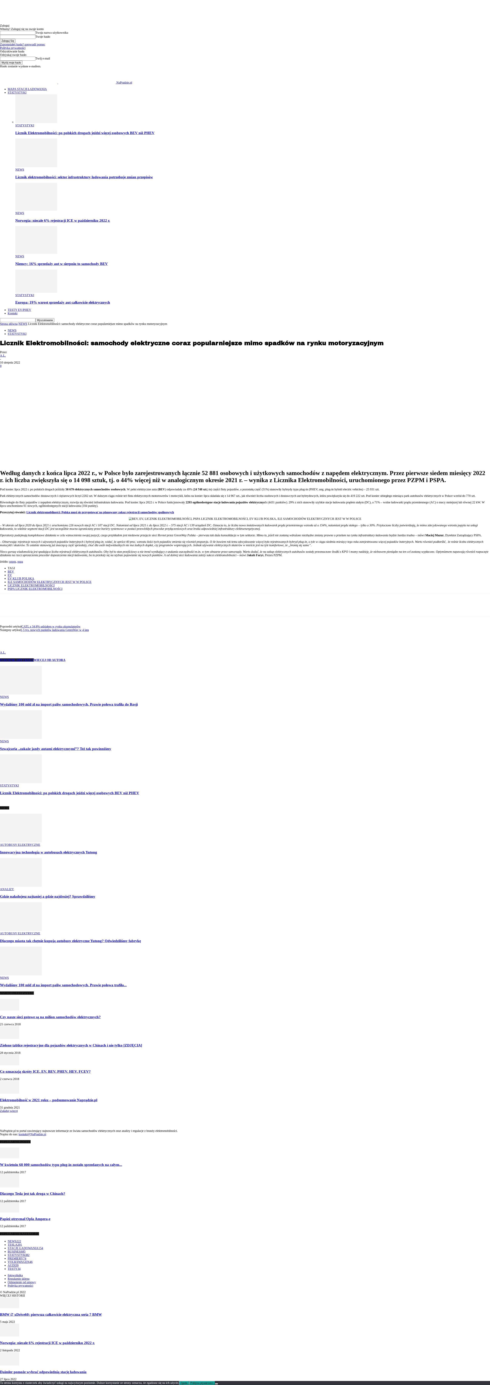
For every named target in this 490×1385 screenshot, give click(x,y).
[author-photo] (9, 649)
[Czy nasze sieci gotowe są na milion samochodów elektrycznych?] (9, 1009)
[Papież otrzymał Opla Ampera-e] (9, 1211)
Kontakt (12, 313)
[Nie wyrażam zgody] (216, 1383)
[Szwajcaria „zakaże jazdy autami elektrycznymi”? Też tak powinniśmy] (21, 737)
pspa (20, 561)
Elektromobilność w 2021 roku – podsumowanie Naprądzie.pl (48, 1100)
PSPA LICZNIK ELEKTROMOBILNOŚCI (35, 588)
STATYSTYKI (17, 92)
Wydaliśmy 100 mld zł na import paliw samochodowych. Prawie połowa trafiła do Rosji (69, 704)
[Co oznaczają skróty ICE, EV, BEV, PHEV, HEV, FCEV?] (9, 1064)
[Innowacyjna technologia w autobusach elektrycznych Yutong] (21, 841)
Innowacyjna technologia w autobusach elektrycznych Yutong (48, 852)
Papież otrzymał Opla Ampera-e (25, 1219)
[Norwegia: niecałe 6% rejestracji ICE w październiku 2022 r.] (36, 209)
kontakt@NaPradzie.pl (32, 1134)
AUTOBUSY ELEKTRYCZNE (20, 844)
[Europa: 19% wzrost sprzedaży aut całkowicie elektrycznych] (36, 291)
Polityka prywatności (12, 48)
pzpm (12, 561)
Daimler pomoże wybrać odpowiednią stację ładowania (43, 1372)
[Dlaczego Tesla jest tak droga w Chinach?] (9, 1186)
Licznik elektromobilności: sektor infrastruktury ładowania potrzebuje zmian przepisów (84, 177)
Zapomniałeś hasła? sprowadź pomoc (22, 44)
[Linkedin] (35, 378)
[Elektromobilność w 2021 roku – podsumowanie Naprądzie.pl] (9, 1092)
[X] (63, 378)
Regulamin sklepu (18, 1278)
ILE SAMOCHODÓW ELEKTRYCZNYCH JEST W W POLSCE (49, 582)
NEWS (19, 169)
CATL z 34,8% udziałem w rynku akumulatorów (51, 626)
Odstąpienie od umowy (22, 1282)
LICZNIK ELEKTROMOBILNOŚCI (31, 585)
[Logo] (29, 82)
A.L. (3, 355)
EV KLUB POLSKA (21, 578)
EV (10, 575)
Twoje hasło (42, 36)
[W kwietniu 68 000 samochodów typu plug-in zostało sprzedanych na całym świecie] (9, 1157)
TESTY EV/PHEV (19, 309)
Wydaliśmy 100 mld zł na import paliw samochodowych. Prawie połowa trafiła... (63, 985)
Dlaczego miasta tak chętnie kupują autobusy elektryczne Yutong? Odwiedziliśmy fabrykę (70, 941)
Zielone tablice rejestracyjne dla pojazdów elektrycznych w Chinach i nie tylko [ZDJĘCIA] (71, 1045)
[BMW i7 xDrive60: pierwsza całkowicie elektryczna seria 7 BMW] (9, 1307)
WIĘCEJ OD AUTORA (49, 660)
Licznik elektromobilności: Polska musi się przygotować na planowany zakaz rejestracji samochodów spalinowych (100, 512)
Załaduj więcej (9, 1111)
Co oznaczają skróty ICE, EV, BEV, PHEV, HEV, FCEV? (45, 1072)
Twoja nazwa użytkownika (51, 32)
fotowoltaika (15, 1275)
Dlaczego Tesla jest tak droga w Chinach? (32, 1194)
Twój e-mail (42, 58)
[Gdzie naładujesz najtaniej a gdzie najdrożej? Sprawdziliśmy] (21, 885)
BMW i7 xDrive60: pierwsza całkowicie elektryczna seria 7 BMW (51, 1314)
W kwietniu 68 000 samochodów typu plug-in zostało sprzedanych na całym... (61, 1165)
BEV (11, 571)
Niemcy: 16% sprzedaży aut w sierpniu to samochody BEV (61, 264)
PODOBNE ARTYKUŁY (17, 660)
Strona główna (9, 323)
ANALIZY (7, 889)
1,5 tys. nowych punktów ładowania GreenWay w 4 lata (55, 630)
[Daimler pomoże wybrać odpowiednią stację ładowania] (9, 1364)
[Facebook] (49, 378)
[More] (77, 378)
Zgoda (183, 1383)
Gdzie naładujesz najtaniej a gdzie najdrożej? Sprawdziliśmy (47, 896)
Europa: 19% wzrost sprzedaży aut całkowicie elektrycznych (62, 302)
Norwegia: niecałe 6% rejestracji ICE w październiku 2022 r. (62, 220)
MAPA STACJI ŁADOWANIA (27, 89)
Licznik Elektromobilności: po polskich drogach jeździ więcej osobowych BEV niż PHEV (84, 133)
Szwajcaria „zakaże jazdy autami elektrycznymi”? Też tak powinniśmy (55, 749)
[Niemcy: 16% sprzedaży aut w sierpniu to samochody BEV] (36, 252)
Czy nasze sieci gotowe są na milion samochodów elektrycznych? (50, 1017)
